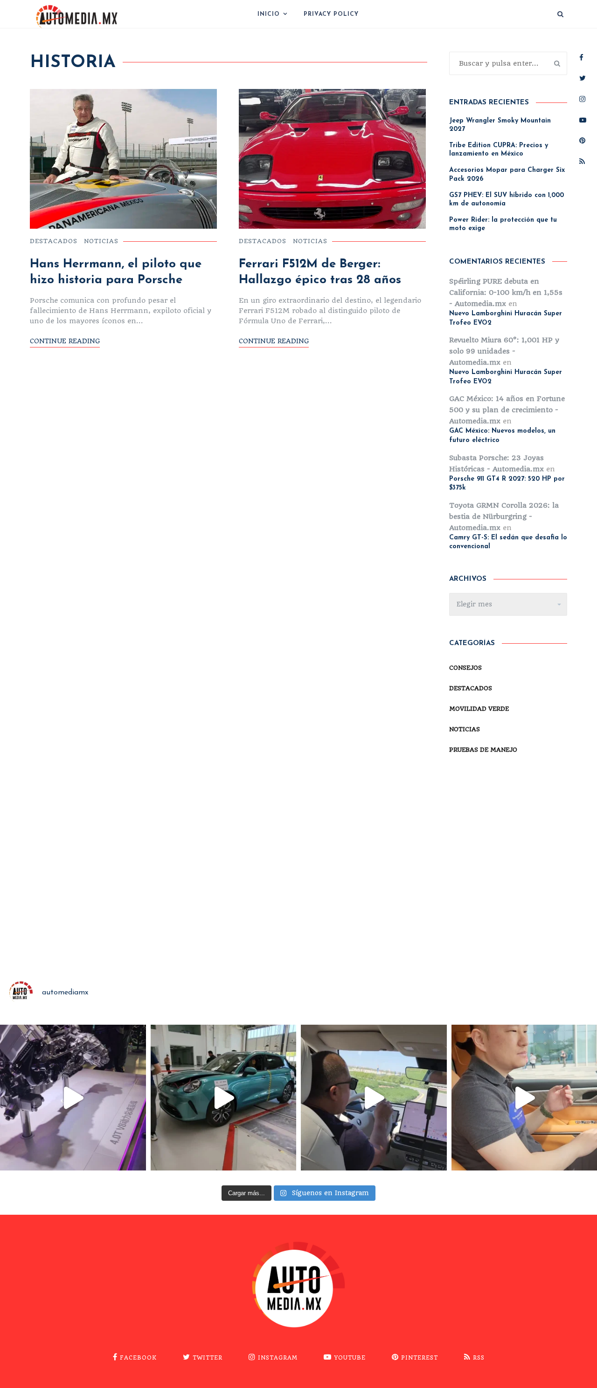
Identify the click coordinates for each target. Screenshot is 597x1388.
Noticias (101, 241)
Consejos (465, 667)
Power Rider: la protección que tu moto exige (503, 224)
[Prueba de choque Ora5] (224, 1097)
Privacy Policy (331, 14)
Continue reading (65, 341)
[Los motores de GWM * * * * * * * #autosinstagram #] (73, 1097)
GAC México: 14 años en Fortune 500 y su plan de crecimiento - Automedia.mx (507, 410)
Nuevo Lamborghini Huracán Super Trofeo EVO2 (505, 318)
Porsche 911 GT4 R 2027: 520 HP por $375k (507, 484)
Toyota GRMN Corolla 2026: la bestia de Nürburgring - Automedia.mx (504, 516)
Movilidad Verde (479, 708)
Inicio (268, 14)
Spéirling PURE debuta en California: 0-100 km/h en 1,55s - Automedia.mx (505, 292)
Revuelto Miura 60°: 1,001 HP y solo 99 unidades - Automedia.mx (504, 351)
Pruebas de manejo (483, 749)
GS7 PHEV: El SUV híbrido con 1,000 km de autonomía (506, 199)
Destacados (53, 241)
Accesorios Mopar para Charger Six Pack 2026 (507, 174)
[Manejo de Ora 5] (374, 1097)
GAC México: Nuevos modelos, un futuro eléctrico (502, 436)
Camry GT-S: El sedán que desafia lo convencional (508, 542)
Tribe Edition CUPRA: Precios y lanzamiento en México (498, 149)
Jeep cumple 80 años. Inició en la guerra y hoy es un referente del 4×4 (119, 932)
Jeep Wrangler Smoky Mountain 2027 (500, 125)
